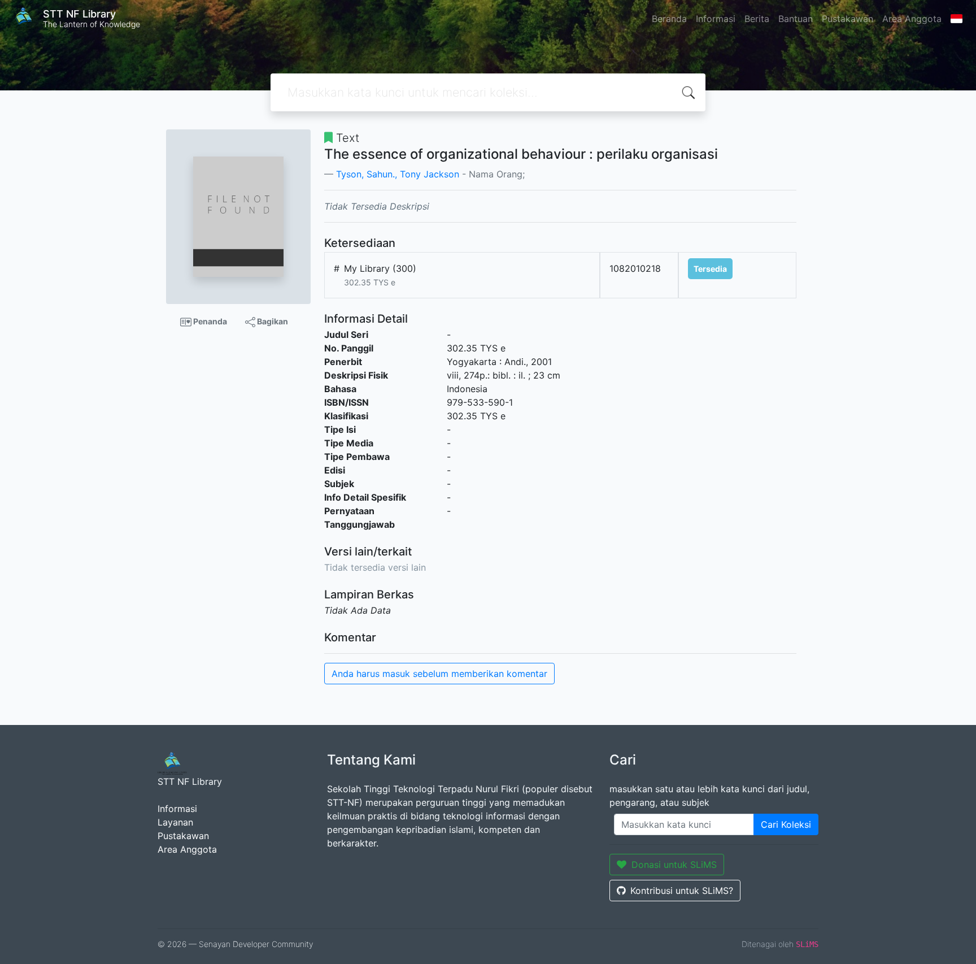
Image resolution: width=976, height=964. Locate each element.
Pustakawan (847, 18)
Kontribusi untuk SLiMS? (681, 890)
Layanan (175, 822)
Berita (756, 18)
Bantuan (795, 18)
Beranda (669, 18)
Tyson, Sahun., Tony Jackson (397, 174)
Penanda (209, 321)
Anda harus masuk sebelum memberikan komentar (439, 673)
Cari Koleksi (786, 824)
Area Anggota (912, 18)
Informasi (715, 18)
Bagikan (271, 321)
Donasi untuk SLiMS (674, 864)
